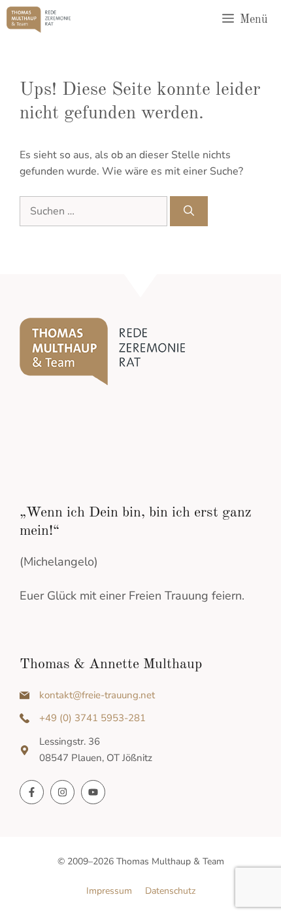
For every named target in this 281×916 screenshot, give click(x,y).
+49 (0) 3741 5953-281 (92, 717)
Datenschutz (170, 891)
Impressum (109, 891)
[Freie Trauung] (39, 19)
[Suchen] (189, 211)
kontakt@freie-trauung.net (97, 695)
